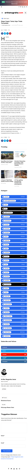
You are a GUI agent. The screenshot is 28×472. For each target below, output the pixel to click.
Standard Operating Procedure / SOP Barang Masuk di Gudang (19, 163)
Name (2, 435)
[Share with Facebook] (2, 33)
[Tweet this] (5, 33)
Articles (4, 389)
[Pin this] (10, 33)
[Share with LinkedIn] (7, 33)
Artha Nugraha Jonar (6, 25)
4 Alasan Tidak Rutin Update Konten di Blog (7, 180)
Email (2, 443)
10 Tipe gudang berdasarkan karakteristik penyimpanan (18, 182)
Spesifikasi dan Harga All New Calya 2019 (7, 161)
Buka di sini (14, 3)
